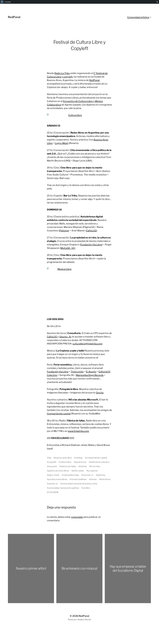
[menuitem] (2, 2)
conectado (77, 517)
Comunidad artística (138, 17)
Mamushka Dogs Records (89, 375)
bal (49, 457)
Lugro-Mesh (61, 143)
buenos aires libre (63, 457)
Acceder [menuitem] (8, 2)
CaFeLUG (91, 230)
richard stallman (79, 479)
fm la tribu (95, 466)
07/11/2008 (52, 492)
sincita (93, 479)
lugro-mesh (53, 475)
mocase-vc (88, 475)
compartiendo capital (96, 457)
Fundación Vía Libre (91, 244)
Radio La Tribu (62, 73)
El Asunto (91, 371)
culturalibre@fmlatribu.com (87, 343)
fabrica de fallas (68, 466)
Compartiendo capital (59, 413)
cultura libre (65, 462)
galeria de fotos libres (58, 470)
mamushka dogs (71, 475)
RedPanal (14, 17)
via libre (86, 488)
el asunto (52, 466)
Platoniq (64, 230)
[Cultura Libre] (79, 116)
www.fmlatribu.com (78, 431)
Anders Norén (84, 619)
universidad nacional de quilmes (63, 488)
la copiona (93, 470)
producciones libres (57, 479)
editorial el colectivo (100, 462)
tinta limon (105, 479)
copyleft (52, 462)
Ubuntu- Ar (65, 336)
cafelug (79, 457)
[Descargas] (79, 290)
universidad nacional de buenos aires (79, 483)
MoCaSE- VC (68, 248)
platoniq (101, 475)
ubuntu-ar (53, 483)
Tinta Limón (77, 371)
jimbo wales (78, 470)
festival (83, 466)
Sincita (99, 392)
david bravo (80, 462)
